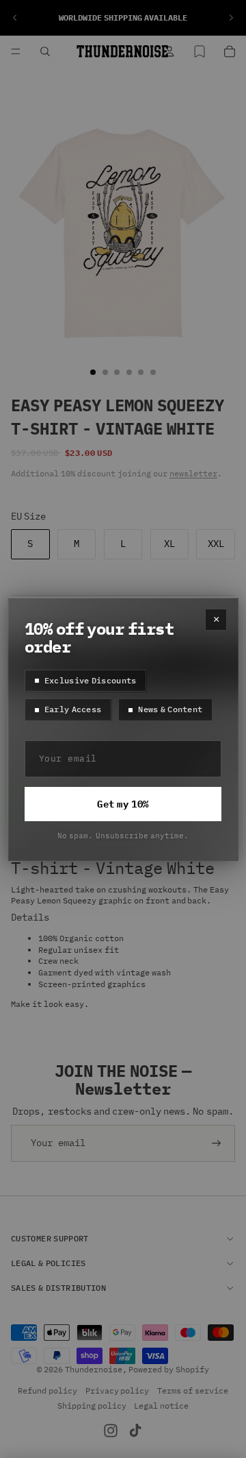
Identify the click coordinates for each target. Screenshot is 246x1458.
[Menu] (15, 51)
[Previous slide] (15, 18)
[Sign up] (216, 1143)
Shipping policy (91, 1405)
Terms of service (192, 1390)
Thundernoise (93, 1368)
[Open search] (45, 51)
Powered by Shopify (168, 1368)
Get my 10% (122, 804)
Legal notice (161, 1405)
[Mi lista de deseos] (199, 51)
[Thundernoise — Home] (122, 51)
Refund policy (47, 1390)
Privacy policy (117, 1390)
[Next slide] (231, 18)
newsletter (193, 473)
